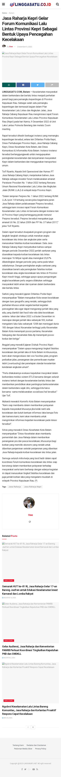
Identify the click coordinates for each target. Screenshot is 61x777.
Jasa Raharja (15, 487)
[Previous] (28, 727)
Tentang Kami (18, 745)
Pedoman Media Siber (23, 749)
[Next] (33, 727)
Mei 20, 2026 (7, 718)
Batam (11, 13)
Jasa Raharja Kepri (32, 487)
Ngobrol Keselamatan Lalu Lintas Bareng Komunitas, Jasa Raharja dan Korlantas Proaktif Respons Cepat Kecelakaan (29, 710)
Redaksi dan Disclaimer (36, 745)
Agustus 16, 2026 (9, 597)
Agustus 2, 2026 (9, 658)
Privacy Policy (40, 749)
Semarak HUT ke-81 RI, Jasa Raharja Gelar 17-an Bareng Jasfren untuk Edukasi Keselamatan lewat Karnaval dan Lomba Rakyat (30, 590)
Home (4, 13)
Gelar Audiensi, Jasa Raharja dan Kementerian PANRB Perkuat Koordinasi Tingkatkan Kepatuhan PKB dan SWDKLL (30, 650)
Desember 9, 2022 (24, 47)
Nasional (8, 580)
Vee (11, 47)
